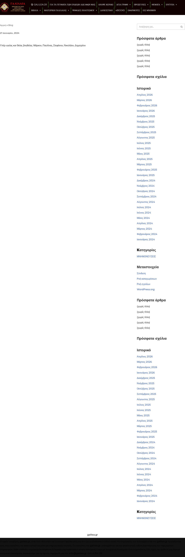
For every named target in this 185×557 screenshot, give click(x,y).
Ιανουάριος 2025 (146, 175)
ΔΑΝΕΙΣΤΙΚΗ (106, 10)
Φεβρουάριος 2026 (147, 105)
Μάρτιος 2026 (144, 100)
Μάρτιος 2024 (144, 228)
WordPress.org (146, 289)
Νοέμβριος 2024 (146, 186)
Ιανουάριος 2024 (146, 239)
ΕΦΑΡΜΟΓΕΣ (134, 10)
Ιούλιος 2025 (144, 143)
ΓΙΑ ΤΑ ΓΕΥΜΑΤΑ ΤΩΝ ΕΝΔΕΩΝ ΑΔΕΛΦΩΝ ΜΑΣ (72, 4)
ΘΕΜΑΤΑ (156, 4)
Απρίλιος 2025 (144, 159)
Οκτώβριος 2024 (146, 191)
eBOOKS (120, 10)
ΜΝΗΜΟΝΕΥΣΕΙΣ (146, 256)
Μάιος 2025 (143, 153)
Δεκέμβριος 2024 (146, 180)
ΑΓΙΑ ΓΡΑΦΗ (122, 4)
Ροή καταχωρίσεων (147, 278)
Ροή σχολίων (143, 284)
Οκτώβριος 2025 (146, 127)
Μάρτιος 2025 (144, 164)
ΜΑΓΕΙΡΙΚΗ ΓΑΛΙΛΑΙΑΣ (55, 10)
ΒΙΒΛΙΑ (34, 10)
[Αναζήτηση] (181, 27)
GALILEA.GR (40, 4)
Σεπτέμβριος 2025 (146, 132)
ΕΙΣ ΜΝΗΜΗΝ (149, 10)
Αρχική (3, 25)
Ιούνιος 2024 (144, 212)
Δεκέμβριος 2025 (146, 116)
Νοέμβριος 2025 (145, 121)
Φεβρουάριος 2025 (147, 169)
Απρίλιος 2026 (145, 94)
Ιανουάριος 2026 (146, 110)
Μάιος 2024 (143, 218)
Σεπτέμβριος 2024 (146, 196)
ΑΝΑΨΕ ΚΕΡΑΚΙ (105, 4)
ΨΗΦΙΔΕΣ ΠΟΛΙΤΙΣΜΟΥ (83, 10)
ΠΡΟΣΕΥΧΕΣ (140, 4)
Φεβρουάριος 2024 (147, 234)
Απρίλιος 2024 (145, 223)
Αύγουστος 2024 (146, 202)
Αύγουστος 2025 (146, 137)
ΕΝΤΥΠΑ (170, 4)
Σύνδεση (141, 273)
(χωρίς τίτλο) (143, 44)
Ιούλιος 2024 (144, 207)
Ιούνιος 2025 (144, 148)
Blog (10, 25)
